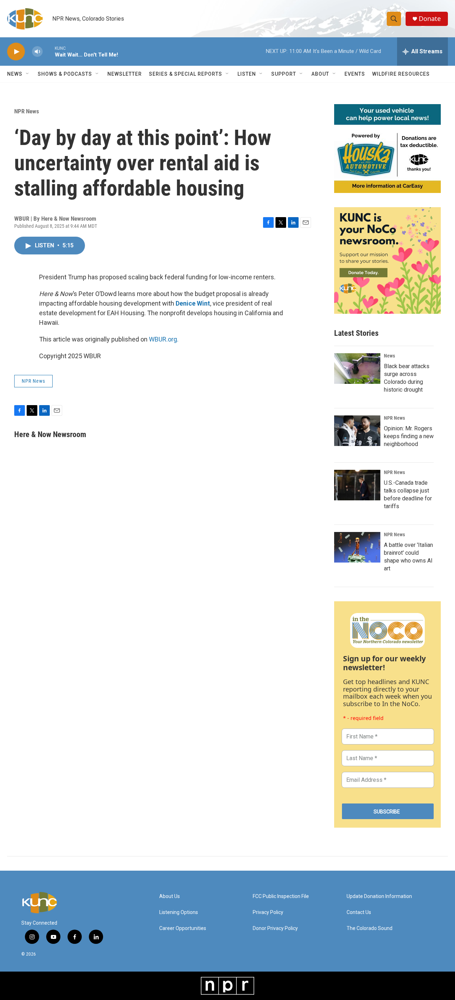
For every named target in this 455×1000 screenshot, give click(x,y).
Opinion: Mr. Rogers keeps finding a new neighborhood (409, 436)
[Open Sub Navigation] (28, 74)
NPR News (26, 111)
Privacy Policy (268, 912)
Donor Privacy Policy (275, 928)
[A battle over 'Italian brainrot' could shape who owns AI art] (357, 547)
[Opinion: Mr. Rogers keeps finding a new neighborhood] (357, 430)
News (389, 356)
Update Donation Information (379, 896)
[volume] (37, 52)
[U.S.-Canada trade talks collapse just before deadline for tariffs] (357, 485)
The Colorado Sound (369, 928)
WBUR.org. (163, 339)
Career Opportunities (182, 928)
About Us (169, 896)
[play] (16, 52)
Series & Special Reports (185, 74)
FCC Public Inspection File (281, 896)
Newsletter (124, 74)
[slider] (49, 51)
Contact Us (359, 912)
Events (354, 74)
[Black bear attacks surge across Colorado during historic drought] (357, 368)
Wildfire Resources (401, 74)
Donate (430, 18)
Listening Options (178, 912)
